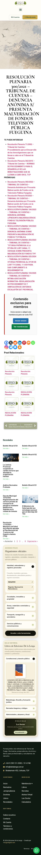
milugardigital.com (9, 842)
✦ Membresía (29, 17)
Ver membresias (21, 327)
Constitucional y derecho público (18, 658)
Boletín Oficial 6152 (29, 454)
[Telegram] (11, 347)
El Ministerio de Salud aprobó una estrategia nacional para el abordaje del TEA (29, 510)
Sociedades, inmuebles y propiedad (16, 598)
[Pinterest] (24, 343)
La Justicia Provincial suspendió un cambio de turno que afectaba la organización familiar (11, 470)
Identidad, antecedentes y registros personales (16, 567)
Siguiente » (32, 541)
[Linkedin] (20, 343)
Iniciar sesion (20, 321)
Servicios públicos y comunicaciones (14, 625)
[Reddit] (15, 343)
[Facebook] (6, 343)
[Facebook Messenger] (15, 347)
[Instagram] (6, 347)
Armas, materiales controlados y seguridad (18, 607)
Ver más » (6, 448)
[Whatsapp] (33, 343)
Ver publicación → (20, 732)
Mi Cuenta (15, 17)
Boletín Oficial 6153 (29, 446)
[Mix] (29, 343)
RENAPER (20, 582)
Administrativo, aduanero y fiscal (17, 714)
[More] (20, 347)
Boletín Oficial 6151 (29, 485)
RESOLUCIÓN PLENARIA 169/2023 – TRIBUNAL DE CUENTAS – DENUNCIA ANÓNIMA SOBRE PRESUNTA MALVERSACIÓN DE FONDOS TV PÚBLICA (22, 231)
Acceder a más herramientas (20, 633)
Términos (26, 849)
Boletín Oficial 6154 (10, 446)
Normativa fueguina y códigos (16, 708)
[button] (20, 10)
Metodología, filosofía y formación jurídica (18, 701)
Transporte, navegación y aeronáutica (16, 616)
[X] (11, 343)
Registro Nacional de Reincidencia (20, 588)
